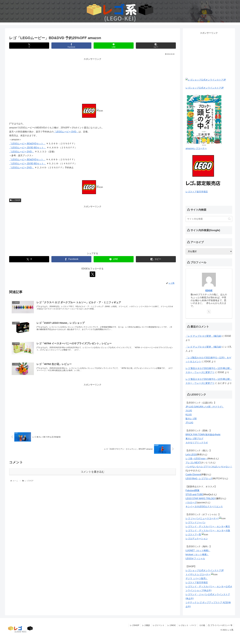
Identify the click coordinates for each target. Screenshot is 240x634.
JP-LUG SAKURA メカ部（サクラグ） (205, 407)
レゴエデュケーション (197, 538)
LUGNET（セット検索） (198, 550)
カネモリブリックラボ (197, 442)
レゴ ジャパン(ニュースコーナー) (202, 518)
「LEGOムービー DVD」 (66, 131)
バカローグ (191, 502)
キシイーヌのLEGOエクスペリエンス (204, 506)
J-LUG (189, 410)
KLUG (189, 414)
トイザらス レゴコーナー (198, 574)
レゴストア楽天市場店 (197, 191)
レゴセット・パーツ (187, 625)
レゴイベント (158, 625)
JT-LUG (189, 422)
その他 (202, 625)
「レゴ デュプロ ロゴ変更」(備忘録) (203, 336)
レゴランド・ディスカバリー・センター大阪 (208, 530)
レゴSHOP (16, 200)
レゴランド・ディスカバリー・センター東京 (208, 526)
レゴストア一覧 (193, 534)
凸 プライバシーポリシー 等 (220, 625)
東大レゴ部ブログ (194, 438)
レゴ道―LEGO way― (196, 458)
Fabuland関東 (192, 490)
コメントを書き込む (92, 471)
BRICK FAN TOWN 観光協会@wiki (203, 434)
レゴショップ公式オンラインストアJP (205, 88)
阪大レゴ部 (191, 418)
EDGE (208, 290)
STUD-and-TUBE (194, 494)
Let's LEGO (191, 454)
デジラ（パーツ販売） (197, 578)
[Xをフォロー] (92, 274)
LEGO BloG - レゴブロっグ (199, 478)
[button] (156, 45)
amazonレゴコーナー (196, 148)
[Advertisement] (92, 80)
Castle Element (193, 474)
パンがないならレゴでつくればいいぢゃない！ (209, 466)
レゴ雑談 (146, 625)
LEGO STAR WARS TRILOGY (201, 498)
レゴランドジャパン (196, 522)
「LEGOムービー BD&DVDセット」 (27, 143)
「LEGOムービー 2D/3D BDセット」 (27, 147)
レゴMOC (171, 625)
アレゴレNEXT (193, 462)
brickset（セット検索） (197, 554)
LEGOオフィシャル (195, 558)
